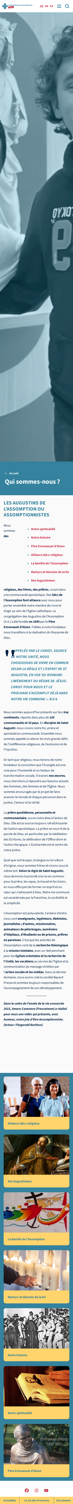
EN (46, 6)
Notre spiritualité (43, 529)
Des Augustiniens (43, 580)
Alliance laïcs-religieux (47, 555)
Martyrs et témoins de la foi (50, 572)
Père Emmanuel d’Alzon (48, 546)
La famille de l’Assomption (49, 563)
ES (51, 6)
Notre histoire (40, 537)
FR (41, 6)
